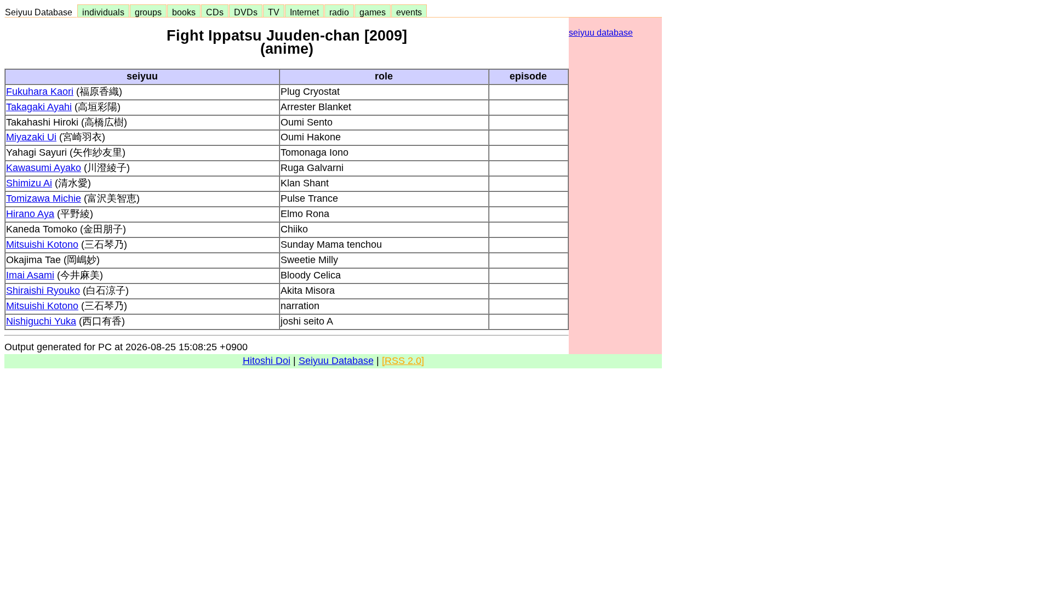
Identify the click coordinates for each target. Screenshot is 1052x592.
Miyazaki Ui (31, 137)
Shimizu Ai (29, 183)
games (372, 12)
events (409, 12)
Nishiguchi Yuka (41, 321)
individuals (103, 12)
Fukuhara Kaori (39, 91)
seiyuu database (601, 32)
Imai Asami (30, 275)
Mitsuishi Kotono (42, 244)
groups (148, 12)
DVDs (246, 12)
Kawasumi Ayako (43, 167)
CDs (215, 12)
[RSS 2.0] (403, 360)
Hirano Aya (30, 213)
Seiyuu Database (41, 12)
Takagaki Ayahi (39, 106)
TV (274, 12)
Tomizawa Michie (43, 198)
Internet (304, 12)
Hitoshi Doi (266, 360)
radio (339, 12)
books (184, 12)
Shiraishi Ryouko (43, 290)
